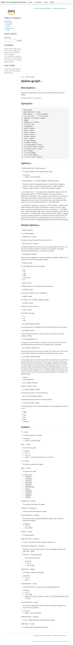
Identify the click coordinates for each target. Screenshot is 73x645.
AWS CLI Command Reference (14, 2)
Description (9, 23)
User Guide (38, 2)
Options (8, 26)
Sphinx (66, 641)
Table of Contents (12, 18)
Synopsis (8, 24)
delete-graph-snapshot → (60, 8)
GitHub (52, 2)
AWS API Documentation (34, 98)
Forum (46, 2)
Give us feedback (9, 54)
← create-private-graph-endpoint (41, 8)
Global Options (10, 28)
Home (30, 2)
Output (8, 30)
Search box (7, 37)
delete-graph (7, 21)
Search (19, 40)
